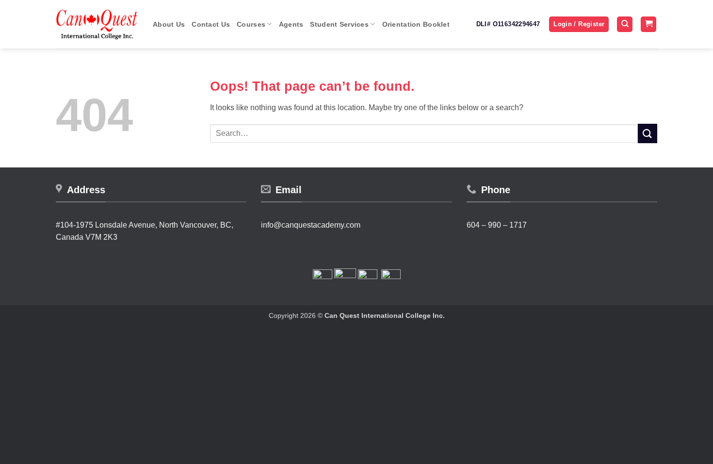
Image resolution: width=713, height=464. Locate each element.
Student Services (339, 24)
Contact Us (211, 24)
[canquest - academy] (97, 24)
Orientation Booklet (416, 24)
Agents (291, 24)
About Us (169, 24)
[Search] (624, 25)
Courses (251, 24)
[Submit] (647, 133)
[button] (579, 25)
